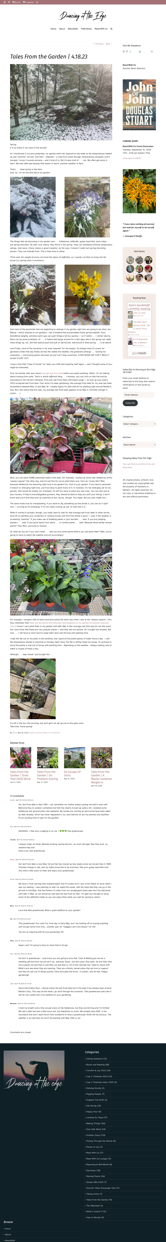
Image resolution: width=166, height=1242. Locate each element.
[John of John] (130, 313)
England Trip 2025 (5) (96, 1100)
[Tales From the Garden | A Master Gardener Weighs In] (101, 748)
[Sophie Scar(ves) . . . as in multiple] (148, 277)
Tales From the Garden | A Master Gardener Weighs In (101, 777)
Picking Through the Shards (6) (101, 1141)
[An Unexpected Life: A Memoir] (130, 339)
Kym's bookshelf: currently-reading (139, 307)
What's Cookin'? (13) (96, 1211)
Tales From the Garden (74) (99, 1199)
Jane (12, 984)
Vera (11, 954)
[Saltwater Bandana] (148, 260)
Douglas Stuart (139, 315)
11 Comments (55, 733)
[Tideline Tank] (139, 269)
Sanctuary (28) (93, 1170)
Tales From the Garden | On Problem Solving (47, 775)
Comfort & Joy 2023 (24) (98, 1070)
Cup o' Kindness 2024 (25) (99, 1076)
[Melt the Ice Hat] (148, 269)
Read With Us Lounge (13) (98, 1158)
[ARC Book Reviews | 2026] (130, 277)
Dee (11, 826)
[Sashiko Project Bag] (130, 260)
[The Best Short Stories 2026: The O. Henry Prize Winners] (130, 322)
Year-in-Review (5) (95, 1217)
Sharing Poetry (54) (95, 1176)
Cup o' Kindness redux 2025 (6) (101, 1082)
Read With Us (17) (94, 1152)
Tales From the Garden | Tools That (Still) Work (20, 775)
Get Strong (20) (93, 1105)
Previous (99, 44)
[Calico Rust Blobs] (139, 260)
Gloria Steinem (139, 345)
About (8, 1234)
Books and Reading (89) (97, 1064)
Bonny (12, 859)
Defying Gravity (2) (95, 1088)
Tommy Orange (134, 334)
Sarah (12, 879)
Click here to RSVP (131, 158)
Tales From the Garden (39, 733)
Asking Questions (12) (96, 1058)
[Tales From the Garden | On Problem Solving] (47, 748)
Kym (14, 733)
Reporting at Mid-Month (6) (99, 1164)
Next (108, 44)
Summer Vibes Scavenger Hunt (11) (103, 1188)
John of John (139, 313)
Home (8, 1228)
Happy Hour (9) (93, 1111)
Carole (12, 800)
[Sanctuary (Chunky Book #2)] (139, 277)
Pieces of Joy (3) (94, 1147)
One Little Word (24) (96, 1129)
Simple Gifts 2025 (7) (96, 1182)
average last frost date (52, 373)
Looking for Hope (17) (96, 1117)
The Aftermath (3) (94, 1205)
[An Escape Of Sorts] (74, 748)
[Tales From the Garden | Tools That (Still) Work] (20, 748)
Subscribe (130, 403)
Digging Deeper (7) (95, 1094)
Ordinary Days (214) (95, 1135)
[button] (111, 28)
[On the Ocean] (130, 269)
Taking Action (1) (94, 1194)
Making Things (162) (96, 1123)
